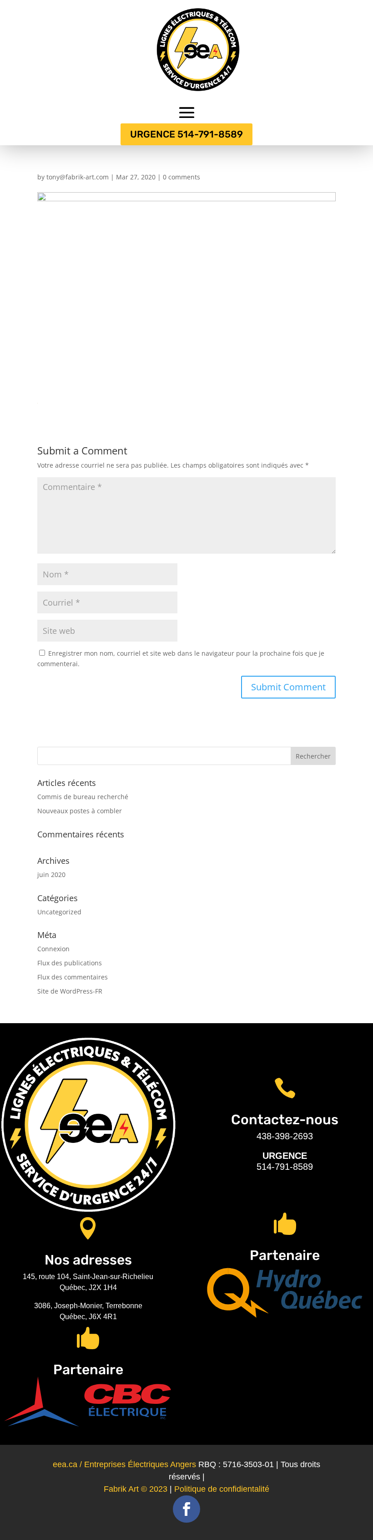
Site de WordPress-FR (69, 991)
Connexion (53, 948)
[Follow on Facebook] (186, 1509)
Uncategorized (59, 912)
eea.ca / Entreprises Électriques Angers (124, 1464)
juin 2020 (51, 874)
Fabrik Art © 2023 (135, 1489)
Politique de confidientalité (221, 1489)
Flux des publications (69, 963)
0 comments (181, 177)
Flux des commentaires (72, 977)
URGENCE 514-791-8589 (186, 134)
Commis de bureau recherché (82, 796)
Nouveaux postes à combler (79, 810)
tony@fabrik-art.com (77, 177)
